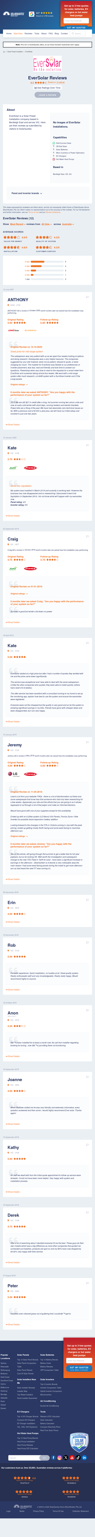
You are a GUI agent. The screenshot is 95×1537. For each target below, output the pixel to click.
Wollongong (5, 1370)
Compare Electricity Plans (50, 1427)
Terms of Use (33, 212)
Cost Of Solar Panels (25, 1373)
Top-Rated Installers (25, 1394)
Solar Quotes (13, 13)
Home (4, 51)
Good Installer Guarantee (27, 1398)
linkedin (84, 1457)
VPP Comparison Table (49, 1370)
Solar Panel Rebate (24, 1370)
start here (18, 33)
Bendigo (4, 1394)
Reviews (28, 33)
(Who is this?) (12, 1016)
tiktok (78, 1457)
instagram (59, 1457)
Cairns (3, 1384)
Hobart (3, 1405)
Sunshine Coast (7, 1380)
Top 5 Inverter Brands (48, 1384)
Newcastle (5, 1366)
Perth (3, 1401)
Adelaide (4, 1398)
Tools (36, 33)
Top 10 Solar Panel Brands (27, 1359)
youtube (72, 1457)
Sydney (3, 1363)
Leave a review (47, 95)
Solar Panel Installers (15, 51)
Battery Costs (45, 1363)
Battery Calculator (47, 1423)
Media (22, 1511)
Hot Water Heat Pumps (27, 1433)
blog (57, 33)
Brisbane (4, 1373)
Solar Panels (23, 1354)
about (44, 33)
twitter (65, 1457)
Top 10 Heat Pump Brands (27, 1438)
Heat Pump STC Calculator (27, 1448)
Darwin (3, 1408)
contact (64, 33)
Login (8, 1511)
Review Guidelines (53, 212)
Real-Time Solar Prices (49, 1430)
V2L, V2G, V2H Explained (27, 1427)
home (9, 33)
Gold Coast (5, 1377)
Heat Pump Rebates (25, 1445)
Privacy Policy (38, 1511)
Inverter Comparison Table (50, 1387)
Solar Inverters (47, 1379)
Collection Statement (80, 1511)
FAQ (51, 33)
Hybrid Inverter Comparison (51, 1391)
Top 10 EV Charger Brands (27, 1416)
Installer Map (22, 1391)
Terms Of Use (58, 1511)
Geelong (4, 1391)
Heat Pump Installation (26, 1441)
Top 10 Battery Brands (49, 1359)
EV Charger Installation (26, 1423)
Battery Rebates (46, 1366)
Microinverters (45, 1394)
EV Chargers (23, 1411)
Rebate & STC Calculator (50, 1416)
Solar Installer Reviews (26, 1387)
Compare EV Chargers (26, 1420)
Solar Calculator (46, 1420)
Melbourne (5, 1387)
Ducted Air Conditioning (49, 1406)
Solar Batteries (47, 1354)
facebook (53, 1457)
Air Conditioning (48, 1401)
